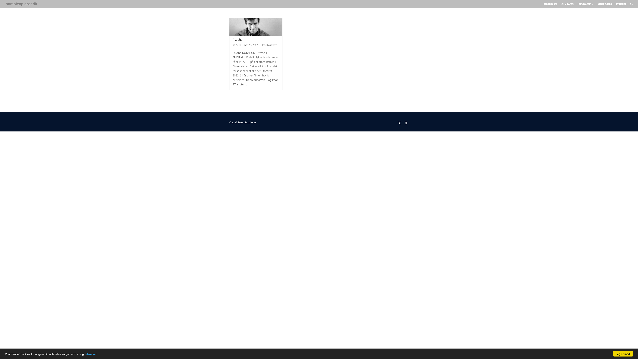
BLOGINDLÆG (550, 4)
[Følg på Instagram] (406, 123)
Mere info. (91, 354)
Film (263, 45)
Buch (238, 45)
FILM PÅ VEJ (567, 4)
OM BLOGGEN (605, 4)
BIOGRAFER (585, 4)
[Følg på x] (399, 123)
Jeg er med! (623, 354)
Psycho (238, 40)
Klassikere (271, 45)
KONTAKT (621, 4)
